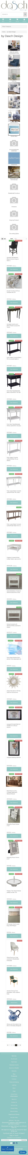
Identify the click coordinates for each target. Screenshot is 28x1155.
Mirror (14, 1088)
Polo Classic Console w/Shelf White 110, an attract (12, 459)
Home (3, 31)
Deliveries (14, 1071)
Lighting (14, 1085)
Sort (11, 238)
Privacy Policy (14, 1108)
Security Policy (14, 1117)
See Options (14, 269)
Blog (14, 1074)
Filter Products (6, 26)
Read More (14, 1002)
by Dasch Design (11, 31)
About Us (14, 1099)
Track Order (14, 1062)
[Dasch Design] (14, 5)
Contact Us (14, 1102)
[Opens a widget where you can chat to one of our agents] (23, 1152)
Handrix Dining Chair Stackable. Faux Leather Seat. (13, 992)
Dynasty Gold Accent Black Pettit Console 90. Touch (13, 326)
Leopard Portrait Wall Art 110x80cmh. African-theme (13, 725)
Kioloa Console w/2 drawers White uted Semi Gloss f (14, 625)
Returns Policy (14, 1111)
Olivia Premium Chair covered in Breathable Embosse (13, 959)
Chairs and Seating (14, 1082)
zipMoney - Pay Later (14, 1120)
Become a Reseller (14, 1068)
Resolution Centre (14, 1065)
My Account (14, 1059)
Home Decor (14, 1094)
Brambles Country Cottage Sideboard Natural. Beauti (12, 792)
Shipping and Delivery (14, 1114)
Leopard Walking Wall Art (14, 757)
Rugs (14, 1091)
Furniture (14, 1079)
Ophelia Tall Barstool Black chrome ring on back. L (13, 259)
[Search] (25, 14)
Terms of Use (14, 1105)
